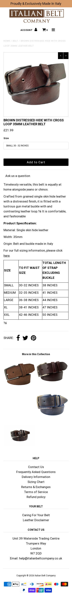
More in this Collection (36, 354)
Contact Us (36, 467)
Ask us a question (17, 176)
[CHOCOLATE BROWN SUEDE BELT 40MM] (19, 389)
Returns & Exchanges (36, 487)
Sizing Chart (36, 482)
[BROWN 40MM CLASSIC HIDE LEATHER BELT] (52, 383)
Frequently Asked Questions (36, 472)
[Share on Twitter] (25, 338)
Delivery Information (36, 477)
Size (6, 138)
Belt (15, 41)
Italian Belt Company (45, 575)
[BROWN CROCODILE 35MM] (19, 445)
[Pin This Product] (33, 338)
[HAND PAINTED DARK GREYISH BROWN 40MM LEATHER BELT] (52, 419)
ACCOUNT (26, 30)
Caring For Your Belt (36, 515)
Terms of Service (36, 492)
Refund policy (36, 497)
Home (7, 41)
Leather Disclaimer (36, 520)
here (7, 255)
